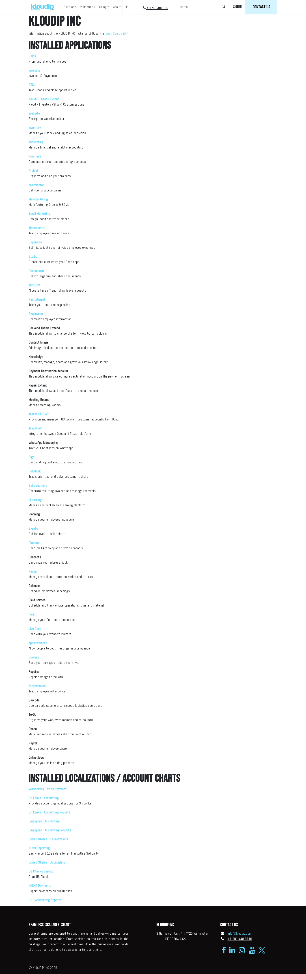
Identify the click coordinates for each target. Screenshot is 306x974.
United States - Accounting (47, 862)
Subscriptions (38, 485)
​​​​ (261, 7)
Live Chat (35, 628)
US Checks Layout (41, 871)
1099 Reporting (39, 848)
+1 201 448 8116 (240, 938)
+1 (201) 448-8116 (157, 8)
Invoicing (34, 70)
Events (33, 528)
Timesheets (37, 227)
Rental (33, 571)
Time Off (34, 285)
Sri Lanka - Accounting (44, 798)
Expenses (35, 242)
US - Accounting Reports (45, 900)
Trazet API (35, 428)
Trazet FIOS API (39, 414)
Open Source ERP (117, 33)
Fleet (32, 614)
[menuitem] (70, 7)
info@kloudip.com (240, 933)
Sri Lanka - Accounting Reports (49, 812)
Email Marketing (39, 213)
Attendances (37, 685)
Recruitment (37, 299)
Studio (33, 256)
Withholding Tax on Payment (48, 789)
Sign (31, 456)
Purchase (35, 156)
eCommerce (36, 184)
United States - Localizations (48, 839)
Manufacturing (38, 199)
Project (33, 170)
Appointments (38, 643)
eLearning (35, 499)
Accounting (36, 142)
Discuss (34, 542)
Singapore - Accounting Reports (50, 830)
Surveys (34, 657)
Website (34, 113)
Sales (32, 56)
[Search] (223, 7)
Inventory (35, 127)
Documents (36, 270)
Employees (36, 313)
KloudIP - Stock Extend (44, 99)
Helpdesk (35, 471)
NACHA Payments (40, 885)
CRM (31, 84)
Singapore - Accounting (44, 821)
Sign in (237, 7)
